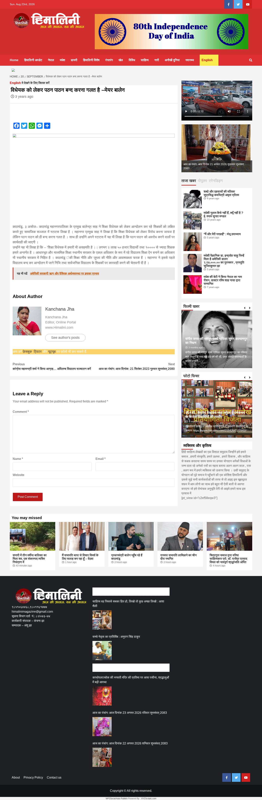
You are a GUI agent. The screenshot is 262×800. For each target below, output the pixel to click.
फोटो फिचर (191, 376)
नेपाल (51, 60)
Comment (21, 411)
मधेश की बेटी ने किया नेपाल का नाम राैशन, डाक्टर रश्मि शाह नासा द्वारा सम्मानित (223, 280)
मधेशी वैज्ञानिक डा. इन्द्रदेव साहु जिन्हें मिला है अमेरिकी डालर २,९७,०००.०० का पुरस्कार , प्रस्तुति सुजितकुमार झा (224, 260)
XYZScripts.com (148, 798)
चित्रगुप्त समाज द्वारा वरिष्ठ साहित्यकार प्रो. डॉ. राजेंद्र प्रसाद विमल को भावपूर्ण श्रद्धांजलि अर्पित (228, 559)
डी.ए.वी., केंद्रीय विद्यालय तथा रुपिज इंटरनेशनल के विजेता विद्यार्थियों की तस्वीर (215, 415)
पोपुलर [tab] (202, 181)
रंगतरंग (109, 60)
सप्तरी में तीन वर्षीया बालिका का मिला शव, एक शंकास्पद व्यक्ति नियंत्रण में (30, 559)
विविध (132, 60)
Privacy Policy (33, 777)
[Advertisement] (81, 645)
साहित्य (145, 60)
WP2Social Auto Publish (117, 798)
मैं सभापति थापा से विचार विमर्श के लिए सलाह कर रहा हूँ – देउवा (80, 557)
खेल (121, 60)
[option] (216, 148)
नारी (156, 60)
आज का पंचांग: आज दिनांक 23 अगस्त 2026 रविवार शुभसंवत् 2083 (129, 712)
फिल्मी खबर (191, 306)
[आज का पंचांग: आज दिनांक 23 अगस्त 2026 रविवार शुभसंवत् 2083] (102, 726)
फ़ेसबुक (27, 352)
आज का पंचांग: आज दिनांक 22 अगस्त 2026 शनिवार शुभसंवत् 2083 (130, 743)
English (207, 60)
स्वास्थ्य (189, 60)
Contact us (54, 777)
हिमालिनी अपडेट (33, 60)
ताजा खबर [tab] (188, 181)
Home (14, 60)
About (16, 777)
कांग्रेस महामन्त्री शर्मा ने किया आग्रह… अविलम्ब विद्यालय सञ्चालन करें (52, 366)
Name (18, 458)
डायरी (74, 60)
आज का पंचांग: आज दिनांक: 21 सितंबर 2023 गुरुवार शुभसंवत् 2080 (137, 366)
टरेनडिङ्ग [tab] (216, 181)
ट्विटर (38, 352)
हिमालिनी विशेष (91, 60)
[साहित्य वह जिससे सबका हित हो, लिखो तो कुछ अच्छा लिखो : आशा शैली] (102, 619)
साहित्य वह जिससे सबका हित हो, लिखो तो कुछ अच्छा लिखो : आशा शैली (128, 604)
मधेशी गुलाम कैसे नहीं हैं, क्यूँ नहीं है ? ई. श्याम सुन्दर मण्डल (223, 214)
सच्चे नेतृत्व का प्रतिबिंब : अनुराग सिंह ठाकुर (116, 636)
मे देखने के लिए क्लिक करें (29, 83)
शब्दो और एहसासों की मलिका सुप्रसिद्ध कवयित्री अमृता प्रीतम (221, 193)
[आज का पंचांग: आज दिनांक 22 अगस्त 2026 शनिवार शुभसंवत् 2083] (102, 757)
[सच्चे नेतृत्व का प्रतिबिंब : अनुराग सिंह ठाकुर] (102, 650)
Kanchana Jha (59, 309)
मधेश (62, 60)
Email (100, 458)
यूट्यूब (52, 352)
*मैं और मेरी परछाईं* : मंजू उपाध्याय (222, 234)
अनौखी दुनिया (172, 60)
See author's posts (65, 338)
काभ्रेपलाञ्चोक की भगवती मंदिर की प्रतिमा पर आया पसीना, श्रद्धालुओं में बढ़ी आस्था (130, 680)
